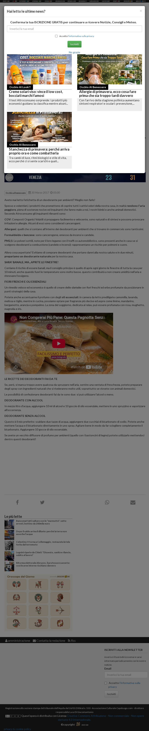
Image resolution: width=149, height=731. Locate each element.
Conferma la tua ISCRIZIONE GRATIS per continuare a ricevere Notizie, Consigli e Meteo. (73, 22)
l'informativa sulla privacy (81, 36)
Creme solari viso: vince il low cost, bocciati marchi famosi (36, 93)
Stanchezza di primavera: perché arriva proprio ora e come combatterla (39, 151)
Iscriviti (74, 44)
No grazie (74, 52)
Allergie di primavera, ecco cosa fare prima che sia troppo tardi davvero (107, 93)
